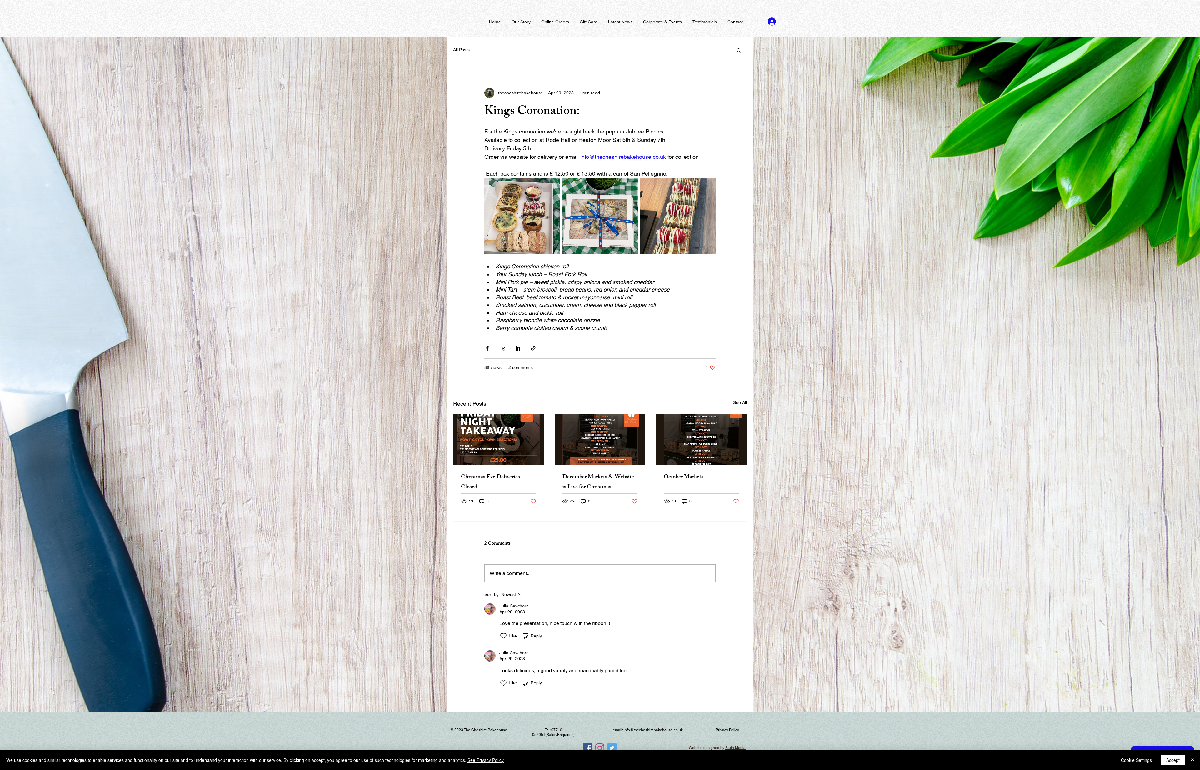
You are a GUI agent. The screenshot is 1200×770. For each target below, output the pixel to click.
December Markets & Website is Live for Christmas (598, 482)
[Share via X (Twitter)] (503, 348)
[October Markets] (701, 439)
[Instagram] (599, 747)
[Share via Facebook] (487, 348)
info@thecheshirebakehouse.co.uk (653, 730)
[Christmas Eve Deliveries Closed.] (498, 439)
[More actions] (712, 93)
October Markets (683, 477)
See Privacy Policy (486, 760)
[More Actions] (712, 609)
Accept (1173, 760)
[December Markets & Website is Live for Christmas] (600, 439)
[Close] (1192, 760)
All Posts (461, 49)
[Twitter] (612, 747)
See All (740, 402)
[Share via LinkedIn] (518, 348)
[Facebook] (587, 747)
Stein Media (735, 748)
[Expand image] (522, 216)
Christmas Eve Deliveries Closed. (490, 482)
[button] (739, 50)
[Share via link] (533, 348)
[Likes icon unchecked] (503, 636)
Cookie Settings (1136, 760)
